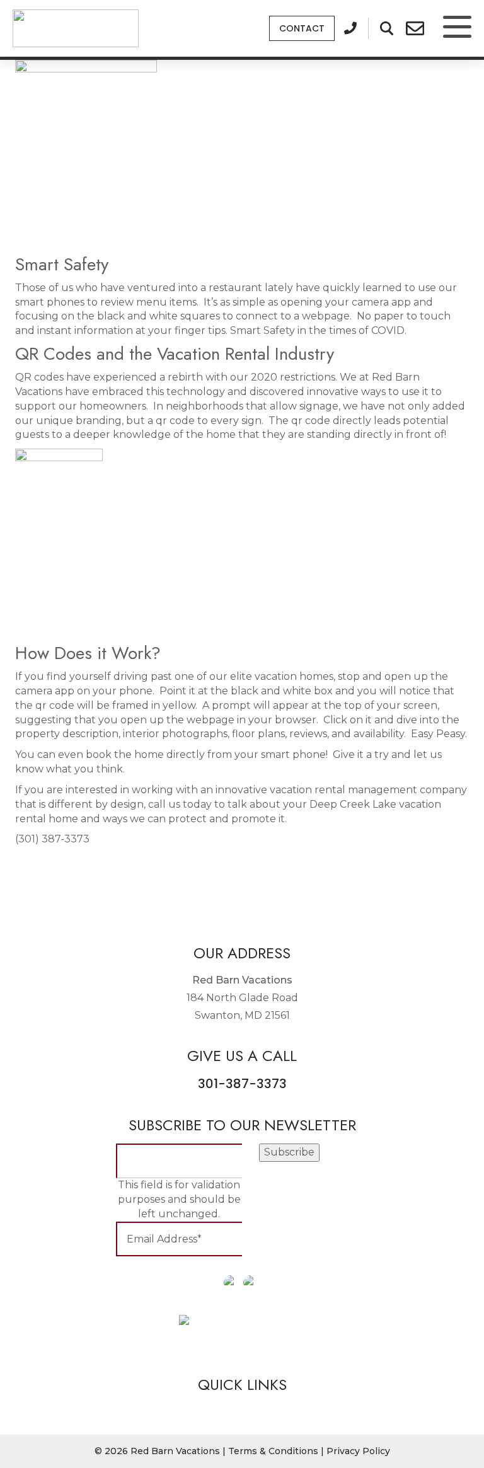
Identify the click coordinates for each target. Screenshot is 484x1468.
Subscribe (289, 1152)
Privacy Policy (358, 1451)
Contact (302, 28)
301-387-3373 (242, 1083)
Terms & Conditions (273, 1451)
